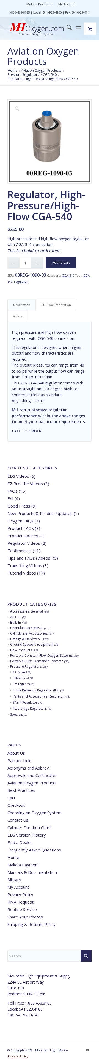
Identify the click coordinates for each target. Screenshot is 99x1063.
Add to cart (61, 262)
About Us (16, 753)
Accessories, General (26, 611)
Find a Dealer (19, 842)
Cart (11, 797)
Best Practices (21, 790)
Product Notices (22, 535)
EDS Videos (18, 476)
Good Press (18, 506)
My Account (67, 4)
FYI (10, 498)
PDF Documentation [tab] (56, 305)
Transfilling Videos (24, 565)
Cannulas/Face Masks (26, 628)
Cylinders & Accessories (29, 633)
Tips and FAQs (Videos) (29, 558)
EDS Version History (26, 835)
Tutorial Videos (21, 573)
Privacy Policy (20, 894)
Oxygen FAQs (20, 521)
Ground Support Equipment (31, 644)
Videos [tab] (18, 316)
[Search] (66, 28)
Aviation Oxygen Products (43, 56)
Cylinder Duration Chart (29, 827)
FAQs (12, 491)
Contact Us (17, 820)
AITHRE (15, 617)
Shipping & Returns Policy (31, 924)
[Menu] (78, 28)
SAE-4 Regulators (26, 702)
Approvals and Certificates (32, 775)
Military (14, 879)
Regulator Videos (23, 543)
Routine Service (22, 909)
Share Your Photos (25, 917)
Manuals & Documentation (32, 872)
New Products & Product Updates (40, 513)
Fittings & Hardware (25, 639)
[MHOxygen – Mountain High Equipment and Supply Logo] (41, 29)
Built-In (15, 622)
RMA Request (20, 902)
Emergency (21, 684)
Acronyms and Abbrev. (28, 768)
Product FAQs (20, 528)
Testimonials (19, 550)
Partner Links (19, 760)
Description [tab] (21, 305)
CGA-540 (68, 275)
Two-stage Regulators (30, 708)
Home (13, 857)
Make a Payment (39, 4)
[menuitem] (39, 4)
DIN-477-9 (21, 678)
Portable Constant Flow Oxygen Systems (41, 655)
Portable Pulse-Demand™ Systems (36, 661)
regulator (21, 281)
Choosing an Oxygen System (34, 812)
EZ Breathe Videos (25, 483)
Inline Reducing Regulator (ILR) (36, 690)
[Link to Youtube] (87, 1050)
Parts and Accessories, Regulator (38, 696)
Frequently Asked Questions (34, 850)
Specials (16, 714)
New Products (21, 650)
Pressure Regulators (26, 666)
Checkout (16, 805)
